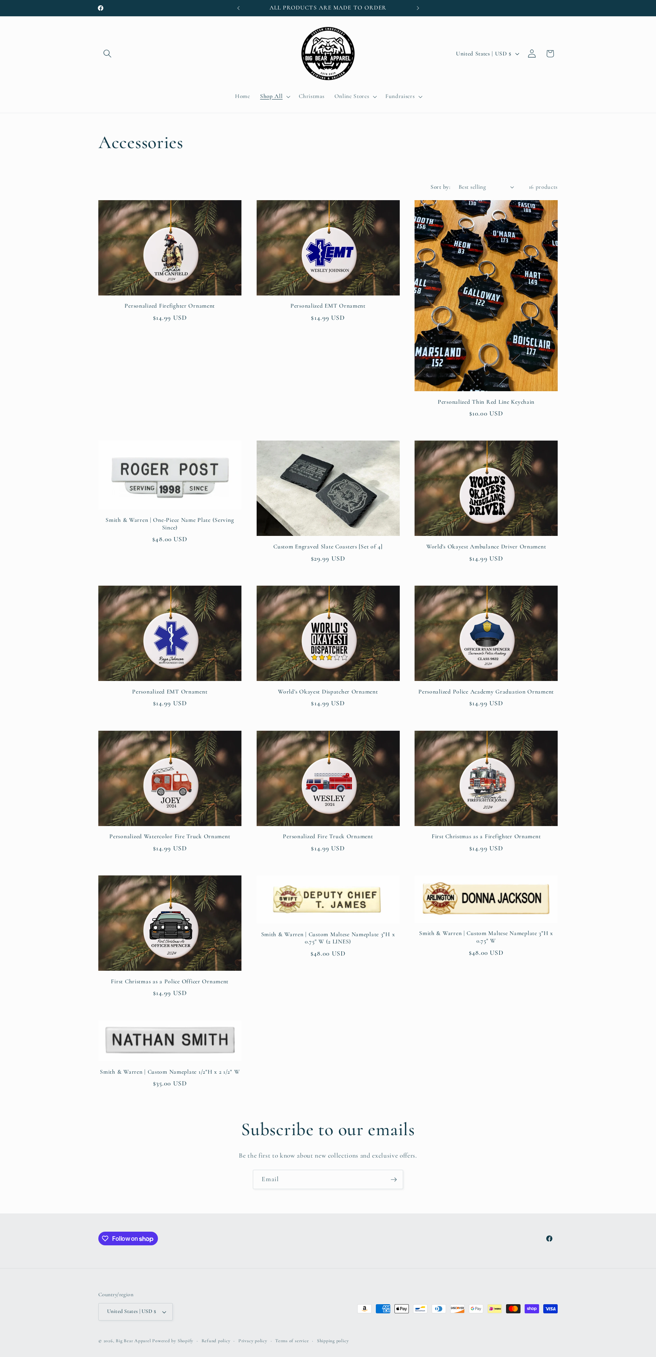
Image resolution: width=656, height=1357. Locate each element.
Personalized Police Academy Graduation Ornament (486, 691)
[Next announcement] (418, 8)
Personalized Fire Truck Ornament (328, 836)
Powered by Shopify (172, 1340)
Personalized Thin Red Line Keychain (486, 401)
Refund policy (216, 1340)
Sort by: (440, 186)
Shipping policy (333, 1340)
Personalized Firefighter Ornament (170, 305)
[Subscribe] (394, 1180)
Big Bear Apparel (133, 1340)
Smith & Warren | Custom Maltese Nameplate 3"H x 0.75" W (486, 937)
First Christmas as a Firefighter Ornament (486, 836)
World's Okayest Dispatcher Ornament (328, 691)
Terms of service (292, 1340)
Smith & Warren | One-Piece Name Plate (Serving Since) (170, 524)
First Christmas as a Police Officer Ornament (170, 981)
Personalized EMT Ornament (328, 305)
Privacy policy (252, 1340)
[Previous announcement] (238, 8)
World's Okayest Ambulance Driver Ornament (486, 546)
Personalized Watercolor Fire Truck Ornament (169, 836)
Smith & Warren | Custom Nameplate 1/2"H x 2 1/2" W (170, 1071)
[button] (107, 53)
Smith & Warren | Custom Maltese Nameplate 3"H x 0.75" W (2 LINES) (328, 938)
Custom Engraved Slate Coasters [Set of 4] (328, 546)
